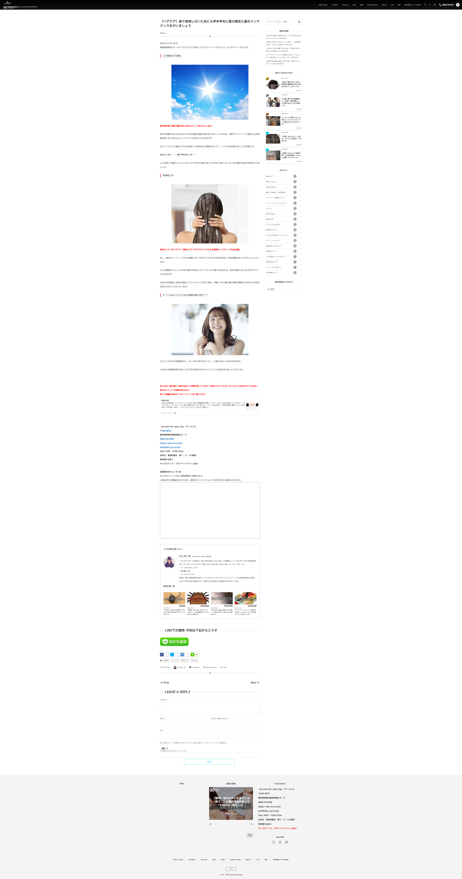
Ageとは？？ (204, 605)
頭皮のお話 (281, 219)
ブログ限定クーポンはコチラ (280, 256)
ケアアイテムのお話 (281, 224)
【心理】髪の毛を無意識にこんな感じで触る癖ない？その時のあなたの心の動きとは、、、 (291, 102)
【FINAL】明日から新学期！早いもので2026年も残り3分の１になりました (174, 612)
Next (253, 682)
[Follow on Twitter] (430, 5)
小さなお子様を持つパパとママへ (281, 235)
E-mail (213, 718)
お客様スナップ (281, 251)
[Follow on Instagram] (286, 842)
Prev (166, 682)
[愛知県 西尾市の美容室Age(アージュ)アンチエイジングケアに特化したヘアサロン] (7, 3)
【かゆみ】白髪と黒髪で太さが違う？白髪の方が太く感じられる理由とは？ (221, 612)
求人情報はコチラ (281, 272)
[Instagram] (434, 5)
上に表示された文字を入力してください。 (174, 751)
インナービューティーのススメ (281, 203)
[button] (458, 5)
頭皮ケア (184, 660)
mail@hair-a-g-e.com (170, 447)
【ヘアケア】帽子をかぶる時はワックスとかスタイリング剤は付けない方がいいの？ (291, 121)
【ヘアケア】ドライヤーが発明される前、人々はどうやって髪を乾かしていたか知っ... (231, 801)
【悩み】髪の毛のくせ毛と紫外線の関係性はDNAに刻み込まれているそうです (291, 84)
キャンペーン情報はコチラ (281, 198)
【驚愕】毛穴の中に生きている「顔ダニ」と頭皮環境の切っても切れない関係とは (198, 612)
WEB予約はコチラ (281, 262)
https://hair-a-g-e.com (171, 443)
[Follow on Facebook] (280, 842)
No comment (195, 667)
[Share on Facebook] (425, 5)
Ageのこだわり (281, 182)
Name (162, 718)
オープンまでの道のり (281, 267)
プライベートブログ (281, 240)
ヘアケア (175, 660)
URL (161, 730)
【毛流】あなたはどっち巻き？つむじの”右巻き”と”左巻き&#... (291, 139)
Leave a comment (211, 667)
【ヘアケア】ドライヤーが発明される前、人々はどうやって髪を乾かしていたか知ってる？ (245, 612)
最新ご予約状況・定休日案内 (281, 192)
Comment (163, 700)
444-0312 (166, 431)
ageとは (194, 660)
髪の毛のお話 (281, 214)
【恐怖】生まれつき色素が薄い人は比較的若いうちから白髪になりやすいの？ (291, 155)
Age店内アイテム (281, 230)
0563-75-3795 (167, 439)
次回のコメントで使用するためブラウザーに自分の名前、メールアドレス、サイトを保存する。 (195, 743)
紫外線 (166, 660)
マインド (182, 605)
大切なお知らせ (281, 187)
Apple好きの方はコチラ (281, 246)
